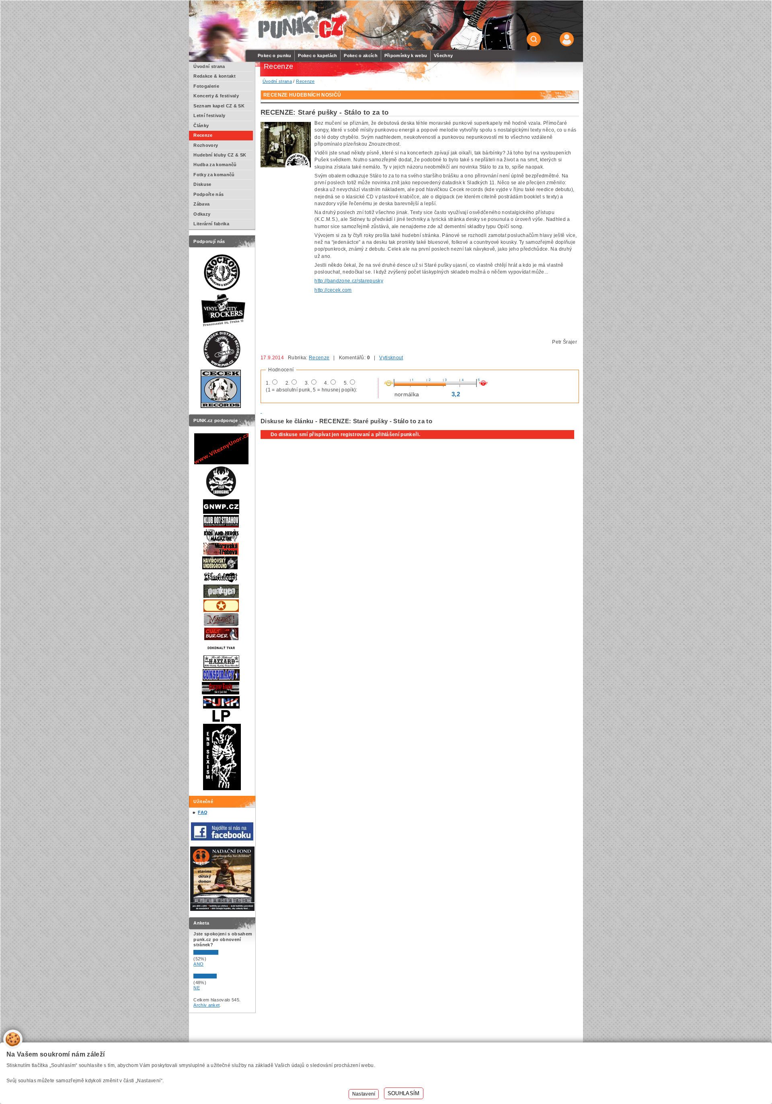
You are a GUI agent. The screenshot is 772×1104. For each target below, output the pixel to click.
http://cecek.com (332, 290)
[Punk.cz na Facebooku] (222, 838)
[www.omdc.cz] (222, 909)
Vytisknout (391, 357)
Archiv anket (206, 1005)
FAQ (202, 812)
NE (196, 987)
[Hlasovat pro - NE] (217, 976)
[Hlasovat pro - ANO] (217, 953)
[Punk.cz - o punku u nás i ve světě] (302, 25)
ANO (198, 964)
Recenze (319, 357)
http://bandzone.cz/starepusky (348, 281)
